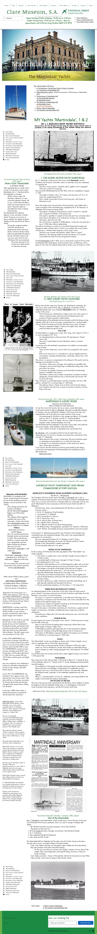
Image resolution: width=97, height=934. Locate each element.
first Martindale (43, 241)
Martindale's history (19, 523)
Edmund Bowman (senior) (45, 92)
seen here (26, 597)
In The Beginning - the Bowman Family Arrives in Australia (55, 88)
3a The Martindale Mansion (46, 98)
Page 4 (84, 691)
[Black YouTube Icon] (93, 931)
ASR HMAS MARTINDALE (16, 581)
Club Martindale (19, 568)
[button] (31, 5)
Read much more (45, 454)
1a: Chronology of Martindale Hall (48, 90)
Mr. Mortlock (40, 433)
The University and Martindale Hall (48, 110)
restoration (20, 549)
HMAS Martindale (8, 701)
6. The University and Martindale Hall (55, 908)
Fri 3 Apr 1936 (76, 691)
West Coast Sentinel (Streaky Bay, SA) (58, 691)
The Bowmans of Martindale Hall (47, 96)
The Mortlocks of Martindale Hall (47, 102)
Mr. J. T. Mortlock (64, 308)
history (19, 532)
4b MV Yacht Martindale (44, 106)
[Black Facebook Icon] (90, 931)
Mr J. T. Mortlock (68, 498)
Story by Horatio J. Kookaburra (16, 588)
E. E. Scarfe (83, 416)
